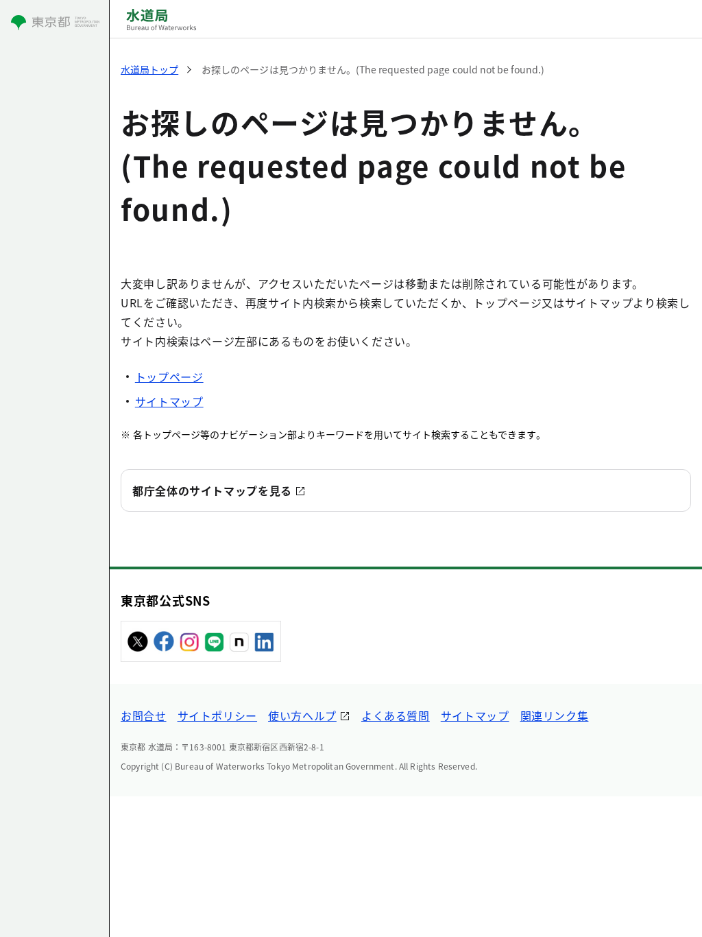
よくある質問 (395, 715)
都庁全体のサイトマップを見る (212, 490)
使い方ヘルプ (302, 715)
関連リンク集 (554, 715)
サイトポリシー (217, 715)
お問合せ (144, 715)
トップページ (169, 376)
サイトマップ (169, 401)
